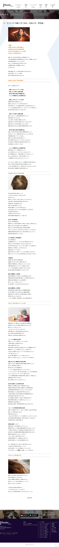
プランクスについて (18, 6)
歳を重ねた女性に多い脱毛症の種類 (16, 49)
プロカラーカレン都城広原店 (43, 531)
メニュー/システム (33, 6)
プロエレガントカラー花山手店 (44, 523)
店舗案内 (26, 6)
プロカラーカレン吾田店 (43, 530)
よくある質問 (52, 6)
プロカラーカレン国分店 (43, 537)
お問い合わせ (54, 530)
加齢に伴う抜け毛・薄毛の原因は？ (16, 47)
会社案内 (40, 6)
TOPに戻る (29, 497)
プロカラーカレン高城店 (43, 533)
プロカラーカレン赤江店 (43, 526)
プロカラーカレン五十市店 (43, 534)
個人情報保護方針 (54, 531)
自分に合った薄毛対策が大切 (15, 53)
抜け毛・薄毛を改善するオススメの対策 (17, 51)
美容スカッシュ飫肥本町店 (27, 523)
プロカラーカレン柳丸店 (43, 527)
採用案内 (46, 6)
